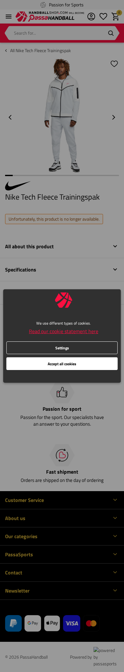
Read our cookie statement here (63, 331)
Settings (62, 348)
